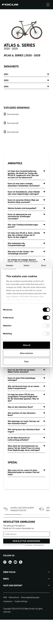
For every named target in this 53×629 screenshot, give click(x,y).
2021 (6, 74)
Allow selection (26, 353)
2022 (6, 80)
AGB (5, 597)
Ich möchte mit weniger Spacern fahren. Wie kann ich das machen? (22, 260)
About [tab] (43, 265)
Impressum (8, 601)
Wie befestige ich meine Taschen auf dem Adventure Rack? (23, 422)
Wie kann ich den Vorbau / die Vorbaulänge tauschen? (20, 252)
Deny (26, 361)
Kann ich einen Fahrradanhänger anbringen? (22, 379)
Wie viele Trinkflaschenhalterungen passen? (23, 225)
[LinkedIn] (10, 562)
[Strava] (20, 562)
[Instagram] (4, 562)
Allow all (26, 345)
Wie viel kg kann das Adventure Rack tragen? (24, 430)
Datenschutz (14, 597)
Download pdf (13, 114)
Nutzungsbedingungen (30, 597)
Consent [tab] (9, 265)
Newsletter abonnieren (26, 541)
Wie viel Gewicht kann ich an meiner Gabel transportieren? (23, 387)
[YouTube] (15, 562)
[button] (48, 5)
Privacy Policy (29, 545)
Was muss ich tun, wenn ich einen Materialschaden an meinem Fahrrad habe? (23, 472)
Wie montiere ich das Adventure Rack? (22, 414)
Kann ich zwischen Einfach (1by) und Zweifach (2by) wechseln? (23, 201)
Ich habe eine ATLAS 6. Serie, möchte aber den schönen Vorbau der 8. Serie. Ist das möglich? (24, 235)
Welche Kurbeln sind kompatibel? (22, 208)
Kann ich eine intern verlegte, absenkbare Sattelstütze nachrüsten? (24, 184)
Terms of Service (38, 545)
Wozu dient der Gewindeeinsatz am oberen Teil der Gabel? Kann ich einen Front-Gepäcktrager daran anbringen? (24, 448)
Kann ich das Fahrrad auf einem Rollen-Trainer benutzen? (21, 370)
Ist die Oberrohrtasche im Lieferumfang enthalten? (19, 438)
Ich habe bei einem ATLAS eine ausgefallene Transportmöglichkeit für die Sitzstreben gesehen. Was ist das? (23, 397)
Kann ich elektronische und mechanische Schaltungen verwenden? (19, 216)
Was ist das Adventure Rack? (20, 407)
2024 (6, 86)
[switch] (46, 318)
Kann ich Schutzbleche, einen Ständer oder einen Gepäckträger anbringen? (24, 192)
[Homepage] (10, 4)
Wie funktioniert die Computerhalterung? (16, 244)
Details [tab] (26, 265)
